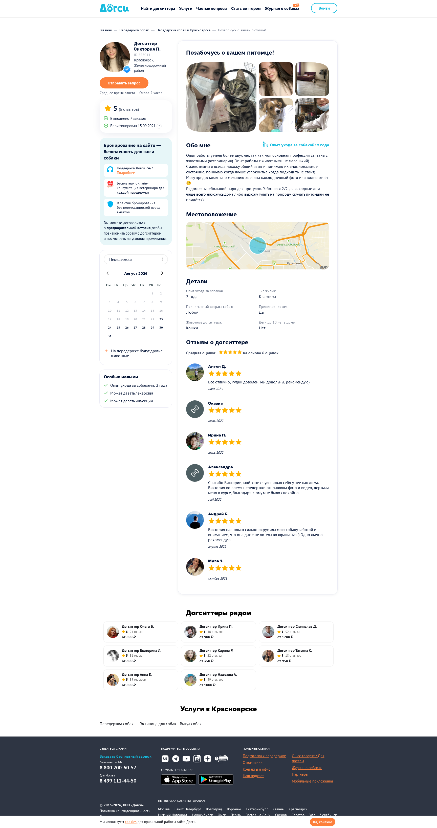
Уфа (312, 815)
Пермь (236, 815)
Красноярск (298, 809)
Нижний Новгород (172, 815)
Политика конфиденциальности (125, 811)
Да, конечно (322, 822)
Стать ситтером (246, 8)
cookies (131, 821)
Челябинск (328, 815)
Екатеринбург (257, 809)
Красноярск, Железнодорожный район (150, 65)
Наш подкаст (253, 775)
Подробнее (126, 172)
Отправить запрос (124, 82)
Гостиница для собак (158, 723)
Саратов (298, 815)
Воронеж (234, 809)
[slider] (230, 353)
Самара (281, 815)
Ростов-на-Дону (258, 815)
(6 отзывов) (129, 109)
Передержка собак (117, 723)
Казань (278, 809)
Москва (164, 809)
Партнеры (300, 774)
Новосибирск (202, 815)
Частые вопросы (211, 8)
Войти (324, 8)
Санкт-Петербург (187, 809)
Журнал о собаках (282, 8)
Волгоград (214, 809)
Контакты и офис (256, 769)
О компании (253, 762)
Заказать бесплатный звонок (125, 756)
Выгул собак (191, 723)
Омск (222, 815)
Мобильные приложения (312, 781)
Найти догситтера (158, 8)
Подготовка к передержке (264, 755)
